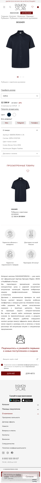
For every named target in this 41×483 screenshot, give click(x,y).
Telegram (20, 123)
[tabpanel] (20, 49)
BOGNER (20, 22)
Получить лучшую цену (10, 109)
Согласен (30, 476)
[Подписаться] (37, 359)
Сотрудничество (8, 444)
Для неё (11, 373)
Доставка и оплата (10, 153)
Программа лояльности (11, 417)
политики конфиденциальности (27, 365)
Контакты (5, 435)
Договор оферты (8, 422)
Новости (5, 426)
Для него (30, 373)
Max (6, 123)
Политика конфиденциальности (14, 448)
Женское (14, 13)
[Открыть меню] (4, 7)
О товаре (6, 130)
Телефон (34, 123)
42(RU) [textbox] (5, 96)
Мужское (26, 13)
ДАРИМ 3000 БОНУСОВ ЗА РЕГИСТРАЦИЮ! (20, 1)
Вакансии (6, 439)
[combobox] (20, 95)
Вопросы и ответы (9, 431)
